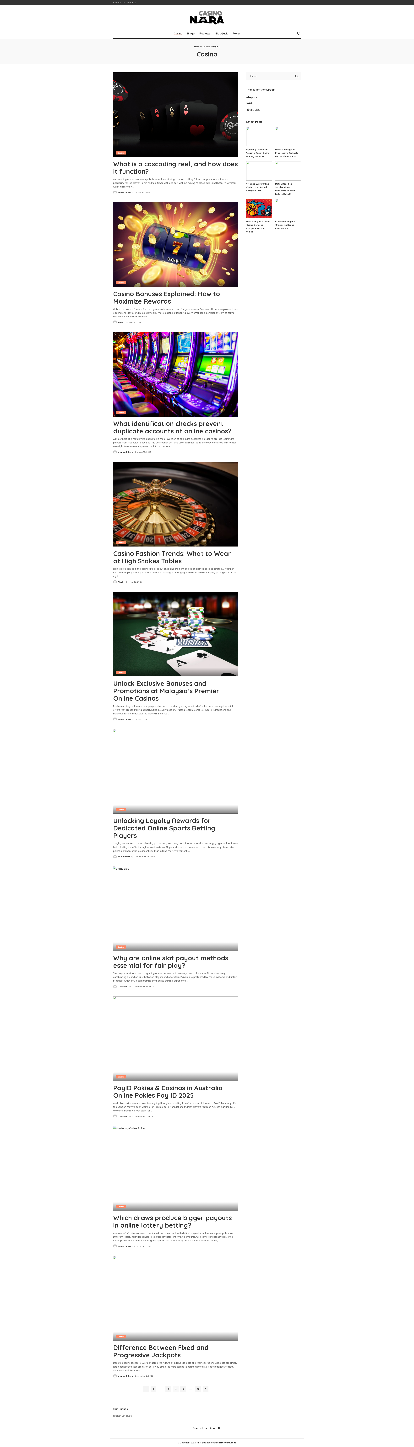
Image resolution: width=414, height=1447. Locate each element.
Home (197, 46)
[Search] (299, 33)
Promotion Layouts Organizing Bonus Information (285, 225)
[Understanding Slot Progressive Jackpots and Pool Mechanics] (288, 136)
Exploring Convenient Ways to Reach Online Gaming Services (257, 153)
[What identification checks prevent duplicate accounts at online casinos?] (175, 374)
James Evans (124, 192)
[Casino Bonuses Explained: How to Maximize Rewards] (175, 244)
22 (198, 1389)
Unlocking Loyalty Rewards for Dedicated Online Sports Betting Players (164, 828)
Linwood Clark (125, 452)
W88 (249, 103)
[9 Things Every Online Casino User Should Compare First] (259, 171)
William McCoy (125, 856)
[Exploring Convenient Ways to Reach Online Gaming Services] (259, 136)
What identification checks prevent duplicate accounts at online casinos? (172, 427)
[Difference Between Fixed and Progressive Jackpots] (175, 1298)
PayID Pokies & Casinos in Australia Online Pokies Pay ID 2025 (168, 1091)
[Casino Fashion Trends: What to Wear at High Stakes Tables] (175, 504)
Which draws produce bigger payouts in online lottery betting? (172, 1221)
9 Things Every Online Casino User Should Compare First (257, 187)
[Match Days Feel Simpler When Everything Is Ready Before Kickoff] (288, 171)
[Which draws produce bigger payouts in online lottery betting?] (175, 1168)
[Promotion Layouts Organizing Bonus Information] (288, 208)
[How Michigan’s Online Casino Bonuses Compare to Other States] (259, 208)
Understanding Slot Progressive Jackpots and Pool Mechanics (286, 153)
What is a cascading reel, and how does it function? (175, 167)
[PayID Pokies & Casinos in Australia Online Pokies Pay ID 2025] (175, 1038)
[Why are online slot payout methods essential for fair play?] (175, 909)
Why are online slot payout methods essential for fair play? (170, 961)
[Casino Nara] (207, 16)
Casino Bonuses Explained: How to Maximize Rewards (166, 297)
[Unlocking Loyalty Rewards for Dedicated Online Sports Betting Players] (175, 771)
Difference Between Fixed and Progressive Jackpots (161, 1351)
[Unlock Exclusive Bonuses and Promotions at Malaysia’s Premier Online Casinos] (175, 634)
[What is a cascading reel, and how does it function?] (175, 114)
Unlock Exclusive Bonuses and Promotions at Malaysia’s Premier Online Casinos (166, 690)
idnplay (251, 97)
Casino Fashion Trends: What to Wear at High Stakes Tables (172, 557)
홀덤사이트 (253, 110)
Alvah (121, 322)
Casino (206, 46)
